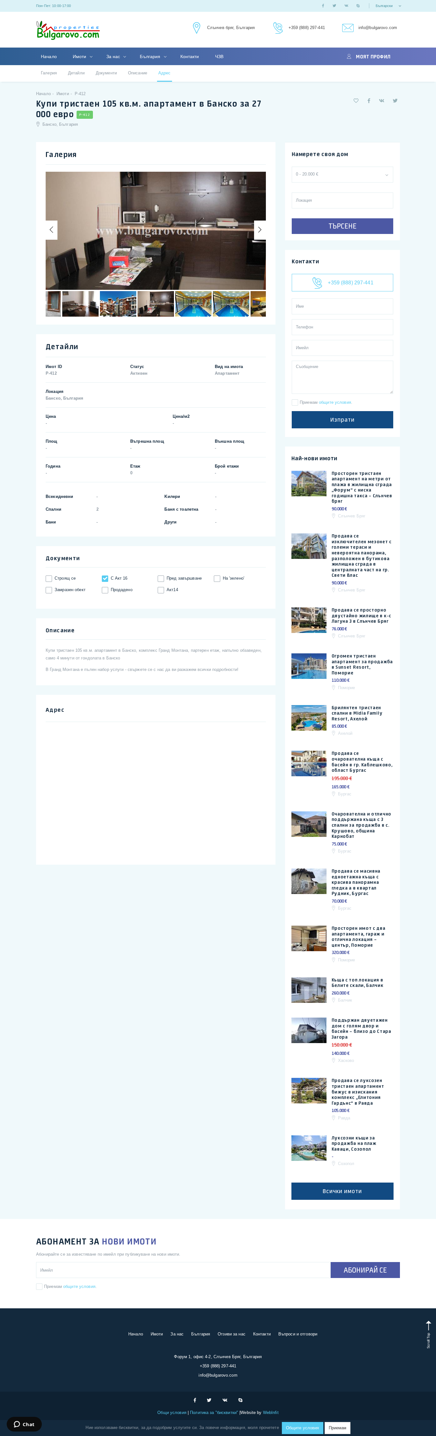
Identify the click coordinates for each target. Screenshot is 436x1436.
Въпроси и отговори (297, 1334)
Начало (49, 56)
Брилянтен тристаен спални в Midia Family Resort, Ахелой (357, 713)
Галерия (49, 73)
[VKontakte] (346, 6)
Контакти (189, 56)
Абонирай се (365, 1270)
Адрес (164, 73)
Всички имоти (342, 1191)
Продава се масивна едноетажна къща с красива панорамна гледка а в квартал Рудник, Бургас (356, 882)
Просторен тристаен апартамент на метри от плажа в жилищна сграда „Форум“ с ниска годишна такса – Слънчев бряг (362, 487)
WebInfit (271, 1412)
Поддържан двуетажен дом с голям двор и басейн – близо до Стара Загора (361, 1028)
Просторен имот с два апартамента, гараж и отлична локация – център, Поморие (359, 936)
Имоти (80, 56)
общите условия (335, 402)
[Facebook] (323, 6)
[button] (356, 100)
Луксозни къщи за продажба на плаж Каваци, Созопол (354, 1143)
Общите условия (302, 1427)
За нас (114, 56)
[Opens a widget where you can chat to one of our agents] (24, 1425)
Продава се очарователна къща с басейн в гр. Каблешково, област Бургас (362, 761)
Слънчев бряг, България (231, 27)
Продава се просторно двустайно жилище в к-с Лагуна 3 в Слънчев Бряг (361, 615)
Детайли (76, 73)
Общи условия (172, 1412)
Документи (106, 73)
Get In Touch (196, 28)
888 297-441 (277, 28)
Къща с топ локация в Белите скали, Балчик (358, 983)
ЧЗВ (219, 56)
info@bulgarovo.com (377, 27)
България (151, 56)
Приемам (337, 1427)
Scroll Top (428, 1340)
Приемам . (326, 402)
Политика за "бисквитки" (214, 1412)
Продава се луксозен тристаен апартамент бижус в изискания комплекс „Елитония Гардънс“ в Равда (358, 1092)
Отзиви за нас (231, 1334)
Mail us (347, 28)
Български (385, 6)
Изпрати (342, 419)
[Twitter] (334, 6)
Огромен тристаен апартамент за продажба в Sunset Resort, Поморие (362, 664)
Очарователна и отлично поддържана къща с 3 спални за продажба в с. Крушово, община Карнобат (361, 825)
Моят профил (373, 56)
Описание (137, 73)
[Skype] (358, 6)
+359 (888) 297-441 (307, 27)
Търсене (342, 226)
